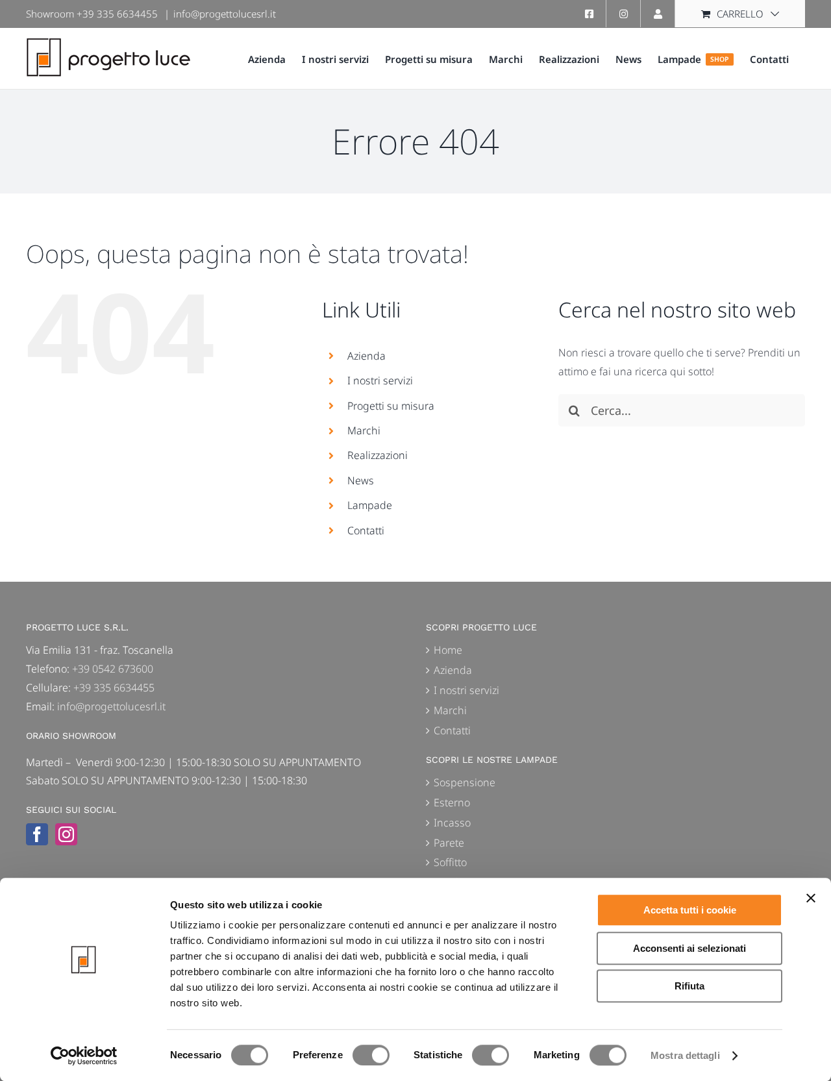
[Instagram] (66, 834)
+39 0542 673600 (112, 669)
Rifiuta (689, 985)
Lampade (369, 505)
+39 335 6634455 (114, 687)
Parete (449, 843)
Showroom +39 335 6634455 (92, 13)
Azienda (366, 356)
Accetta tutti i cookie (689, 909)
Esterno (452, 802)
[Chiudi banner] (810, 897)
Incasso (452, 822)
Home (448, 650)
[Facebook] (37, 834)
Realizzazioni (377, 455)
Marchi (363, 430)
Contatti (365, 530)
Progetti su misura (390, 406)
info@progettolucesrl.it (224, 13)
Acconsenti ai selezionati (689, 948)
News (360, 480)
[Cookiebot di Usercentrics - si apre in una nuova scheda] (84, 1055)
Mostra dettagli (685, 1055)
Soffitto (450, 862)
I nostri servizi (380, 380)
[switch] (371, 1055)
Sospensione (464, 782)
